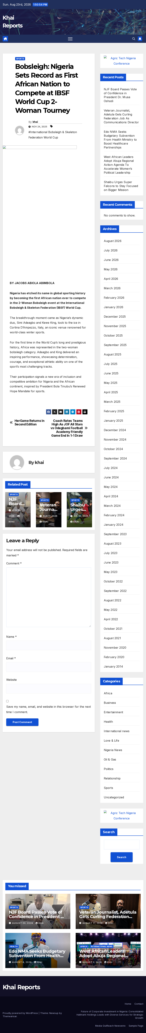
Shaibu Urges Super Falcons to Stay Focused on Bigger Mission (121, 186)
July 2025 (111, 364)
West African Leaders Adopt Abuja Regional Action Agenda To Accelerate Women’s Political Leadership (119, 164)
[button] (133, 39)
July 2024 (111, 468)
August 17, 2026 (92, 923)
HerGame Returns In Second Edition (30, 422)
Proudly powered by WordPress (21, 1013)
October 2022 (113, 581)
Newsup (53, 1013)
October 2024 (113, 449)
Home (128, 1003)
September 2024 (115, 458)
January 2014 (113, 666)
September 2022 (115, 591)
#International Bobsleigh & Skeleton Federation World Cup (52, 134)
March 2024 (112, 505)
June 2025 (111, 373)
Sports (20, 59)
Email (11, 658)
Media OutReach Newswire (110, 1025)
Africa (108, 693)
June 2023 (111, 562)
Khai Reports (21, 987)
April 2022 (111, 619)
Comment (14, 563)
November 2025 (115, 326)
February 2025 (114, 411)
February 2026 (114, 297)
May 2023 (111, 572)
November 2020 (115, 647)
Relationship (112, 778)
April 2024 (111, 496)
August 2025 (112, 354)
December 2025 (115, 316)
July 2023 (111, 553)
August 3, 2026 (92, 962)
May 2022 (111, 610)
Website (11, 679)
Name (11, 636)
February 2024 (114, 515)
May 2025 (111, 383)
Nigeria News (113, 750)
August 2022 (112, 600)
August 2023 (112, 543)
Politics (109, 769)
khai (35, 121)
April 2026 (111, 279)
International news (117, 731)
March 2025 (112, 401)
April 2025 (111, 392)
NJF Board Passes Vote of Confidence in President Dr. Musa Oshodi (38, 917)
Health (108, 721)
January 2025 (113, 420)
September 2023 (115, 534)
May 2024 (111, 487)
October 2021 (113, 628)
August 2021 (112, 638)
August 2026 (112, 241)
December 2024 (115, 430)
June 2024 (111, 477)
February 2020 (114, 657)
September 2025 (115, 345)
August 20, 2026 (23, 923)
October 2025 (113, 335)
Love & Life (111, 740)
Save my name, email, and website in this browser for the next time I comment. (48, 709)
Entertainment (113, 712)
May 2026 (111, 269)
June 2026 (111, 260)
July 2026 (111, 250)
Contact (138, 1003)
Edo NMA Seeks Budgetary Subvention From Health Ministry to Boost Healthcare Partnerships (120, 139)
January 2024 (113, 524)
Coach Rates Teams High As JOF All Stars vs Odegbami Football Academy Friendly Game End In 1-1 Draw (67, 428)
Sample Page (136, 1025)
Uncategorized (114, 797)
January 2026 (113, 307)
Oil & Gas (110, 759)
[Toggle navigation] (70, 39)
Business (110, 702)
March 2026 (112, 288)
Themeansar (10, 1016)
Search (109, 832)
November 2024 (115, 439)
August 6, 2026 (22, 962)
